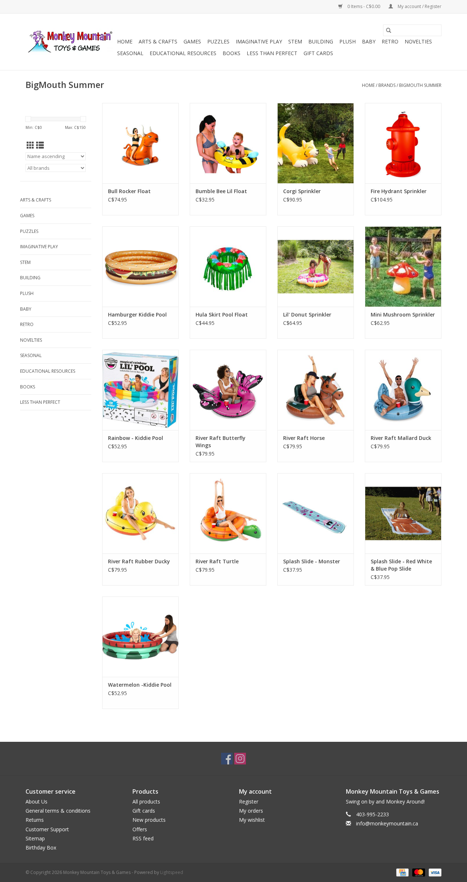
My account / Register (419, 6)
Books (231, 53)
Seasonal (130, 53)
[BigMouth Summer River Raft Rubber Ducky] (140, 513)
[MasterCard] (418, 872)
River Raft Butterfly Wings (221, 441)
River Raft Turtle (217, 561)
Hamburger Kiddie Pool (137, 314)
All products (146, 801)
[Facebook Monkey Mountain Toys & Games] (227, 758)
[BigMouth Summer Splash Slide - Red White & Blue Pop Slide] (403, 513)
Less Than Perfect (272, 53)
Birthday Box (41, 847)
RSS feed (143, 838)
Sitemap (35, 838)
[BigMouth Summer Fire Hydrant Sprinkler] (403, 143)
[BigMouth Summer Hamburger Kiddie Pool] (140, 266)
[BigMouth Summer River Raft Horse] (315, 390)
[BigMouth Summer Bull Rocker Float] (140, 143)
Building (320, 41)
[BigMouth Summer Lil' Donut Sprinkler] (315, 266)
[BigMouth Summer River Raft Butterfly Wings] (228, 390)
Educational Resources (183, 53)
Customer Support (47, 829)
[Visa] (433, 872)
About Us (36, 801)
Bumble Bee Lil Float (221, 191)
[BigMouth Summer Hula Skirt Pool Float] (228, 266)
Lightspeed (171, 872)
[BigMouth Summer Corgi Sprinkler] (315, 143)
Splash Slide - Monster (311, 561)
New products (149, 819)
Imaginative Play (259, 41)
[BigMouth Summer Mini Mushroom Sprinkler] (403, 266)
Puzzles (218, 41)
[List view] (40, 145)
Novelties (418, 41)
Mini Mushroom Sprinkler (403, 314)
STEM (295, 41)
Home (124, 41)
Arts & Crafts (158, 41)
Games (192, 41)
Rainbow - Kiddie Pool (135, 437)
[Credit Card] (402, 872)
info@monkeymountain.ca (387, 823)
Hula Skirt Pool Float (222, 314)
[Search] (388, 30)
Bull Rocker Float (129, 191)
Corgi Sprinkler (302, 191)
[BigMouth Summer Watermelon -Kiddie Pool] (140, 637)
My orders (251, 810)
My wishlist (252, 819)
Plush (347, 41)
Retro (390, 41)
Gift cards (318, 53)
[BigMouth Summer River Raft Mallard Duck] (403, 390)
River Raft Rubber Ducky (139, 561)
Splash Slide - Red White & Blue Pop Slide (401, 565)
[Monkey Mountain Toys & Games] (70, 41)
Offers (139, 829)
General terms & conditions (58, 810)
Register (248, 801)
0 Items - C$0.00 (363, 6)
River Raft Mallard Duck (401, 437)
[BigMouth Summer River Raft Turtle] (228, 513)
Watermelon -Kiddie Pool (139, 684)
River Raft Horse (304, 437)
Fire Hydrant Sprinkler (399, 191)
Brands (386, 85)
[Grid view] (30, 145)
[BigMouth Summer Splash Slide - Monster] (315, 513)
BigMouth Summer (420, 85)
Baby (368, 41)
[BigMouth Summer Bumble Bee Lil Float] (228, 143)
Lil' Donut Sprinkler (307, 314)
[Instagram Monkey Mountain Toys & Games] (240, 758)
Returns (35, 819)
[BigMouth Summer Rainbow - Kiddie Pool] (140, 390)
